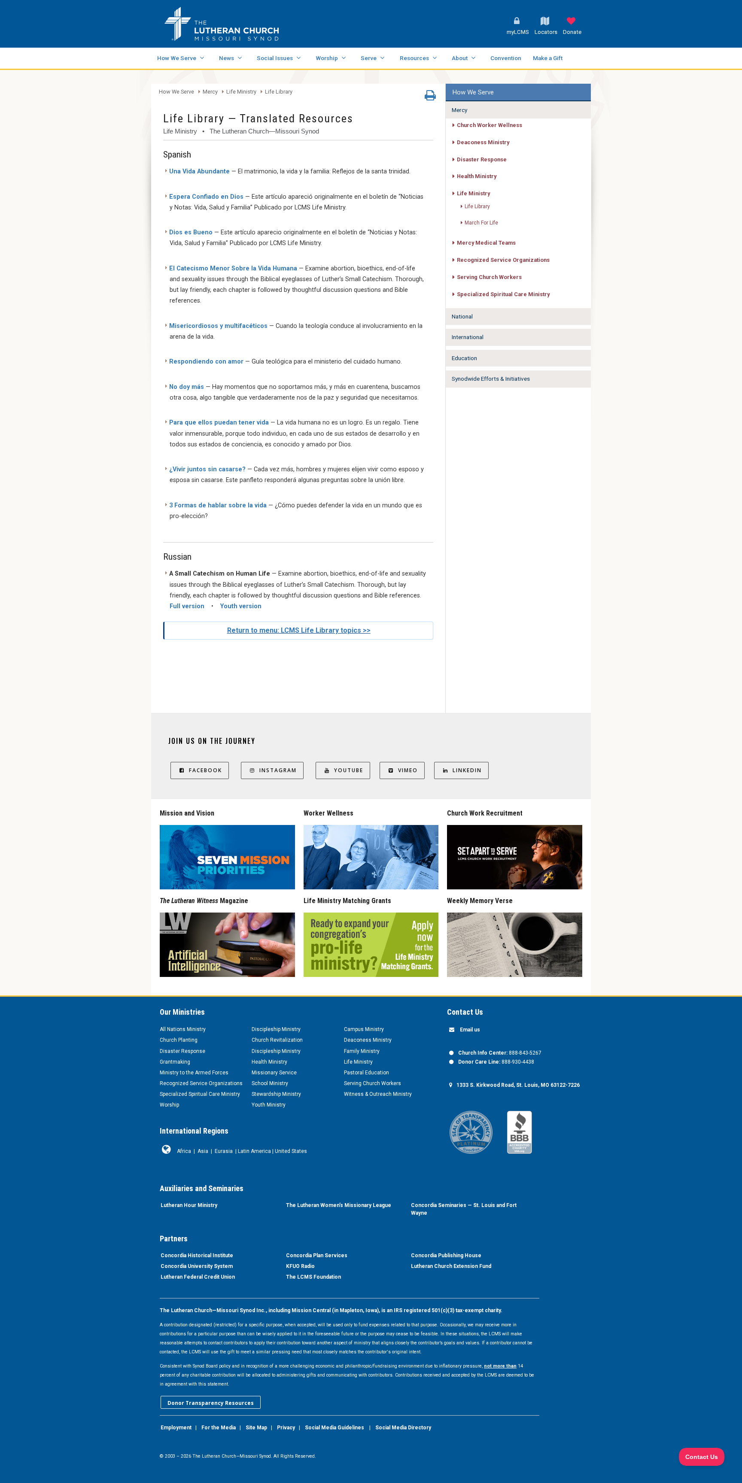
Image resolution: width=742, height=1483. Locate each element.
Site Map (256, 1428)
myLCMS (518, 32)
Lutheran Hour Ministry (189, 1205)
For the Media (218, 1428)
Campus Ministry (364, 1029)
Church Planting (179, 1040)
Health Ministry (476, 176)
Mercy (210, 92)
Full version (187, 606)
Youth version (241, 606)
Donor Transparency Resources (210, 1403)
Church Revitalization (277, 1040)
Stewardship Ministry (276, 1094)
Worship (327, 58)
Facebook (205, 770)
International (468, 337)
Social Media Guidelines (334, 1428)
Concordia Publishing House (446, 1256)
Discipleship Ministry (276, 1029)
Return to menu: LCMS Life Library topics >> (299, 630)
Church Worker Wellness (489, 125)
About (460, 58)
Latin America (254, 1151)
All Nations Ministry (183, 1029)
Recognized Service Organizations (503, 260)
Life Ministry (241, 92)
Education (464, 358)
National (462, 316)
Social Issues (275, 58)
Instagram (278, 770)
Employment (176, 1428)
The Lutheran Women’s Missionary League (338, 1205)
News (226, 58)
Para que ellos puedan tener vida (219, 422)
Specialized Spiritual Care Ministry (503, 294)
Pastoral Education (366, 1073)
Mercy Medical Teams (486, 243)
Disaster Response (482, 159)
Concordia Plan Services (316, 1256)
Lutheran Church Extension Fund (451, 1266)
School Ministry (270, 1083)
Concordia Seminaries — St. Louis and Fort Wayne (464, 1209)
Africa (184, 1151)
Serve (369, 58)
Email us (470, 1030)
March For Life (481, 223)
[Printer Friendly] (430, 97)
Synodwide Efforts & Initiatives (491, 378)
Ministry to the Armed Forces (194, 1073)
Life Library (278, 92)
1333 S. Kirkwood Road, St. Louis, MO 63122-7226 (518, 1085)
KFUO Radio (300, 1266)
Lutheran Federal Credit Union (198, 1277)
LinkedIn (467, 770)
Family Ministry (362, 1051)
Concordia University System (197, 1266)
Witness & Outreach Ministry (378, 1094)
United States (291, 1151)
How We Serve (176, 58)
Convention (505, 58)
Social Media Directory (403, 1428)
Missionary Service (274, 1073)
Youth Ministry (269, 1105)
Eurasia (224, 1151)
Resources (414, 58)
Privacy (286, 1428)
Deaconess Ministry (483, 142)
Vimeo (408, 770)
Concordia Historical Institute (197, 1256)
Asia (203, 1151)
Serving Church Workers (489, 277)
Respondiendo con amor (206, 361)
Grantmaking (175, 1062)
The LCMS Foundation (313, 1277)
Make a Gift (548, 58)
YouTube (348, 770)
